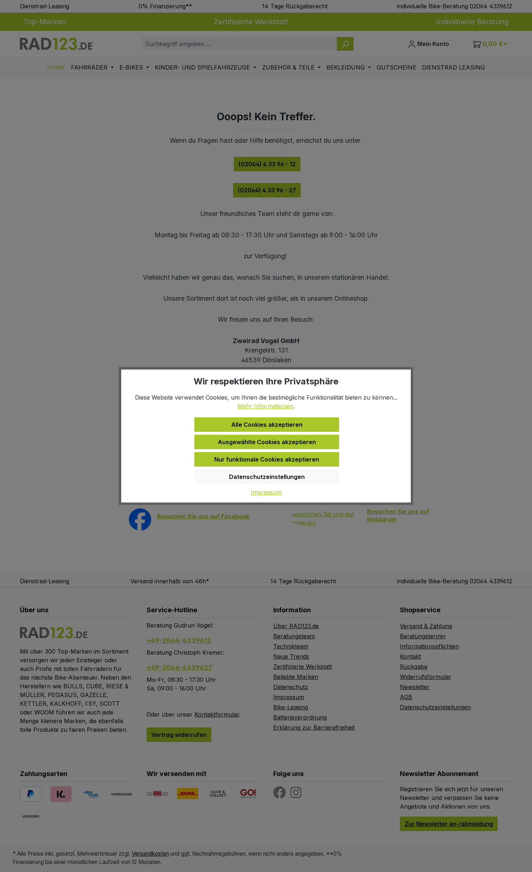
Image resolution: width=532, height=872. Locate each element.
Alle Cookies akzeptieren (267, 424)
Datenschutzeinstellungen (267, 476)
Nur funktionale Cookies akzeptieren (266, 459)
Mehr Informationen (265, 406)
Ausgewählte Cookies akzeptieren (267, 442)
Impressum (266, 492)
